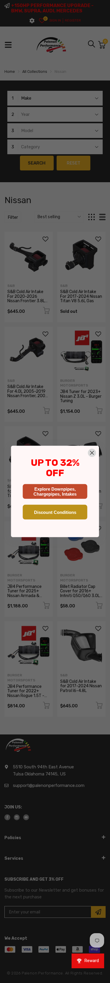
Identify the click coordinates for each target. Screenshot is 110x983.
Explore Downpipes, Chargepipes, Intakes (55, 491)
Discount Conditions (55, 512)
